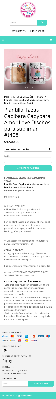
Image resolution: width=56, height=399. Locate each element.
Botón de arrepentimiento (15, 373)
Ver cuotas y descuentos (17, 149)
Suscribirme (41, 383)
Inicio (7, 96)
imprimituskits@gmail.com (15, 370)
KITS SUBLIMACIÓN (23, 96)
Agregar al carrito (28, 168)
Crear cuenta (18, 31)
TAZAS (40, 96)
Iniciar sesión (37, 31)
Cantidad (7, 156)
